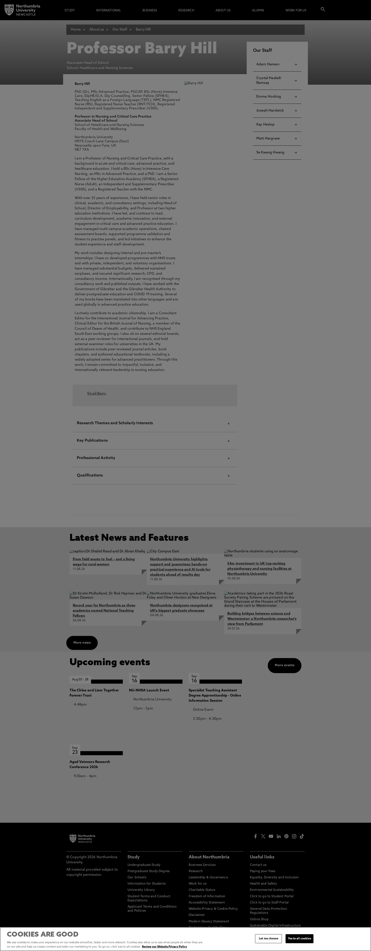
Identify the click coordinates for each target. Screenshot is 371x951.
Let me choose (268, 938)
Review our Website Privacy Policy (164, 946)
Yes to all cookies (299, 938)
